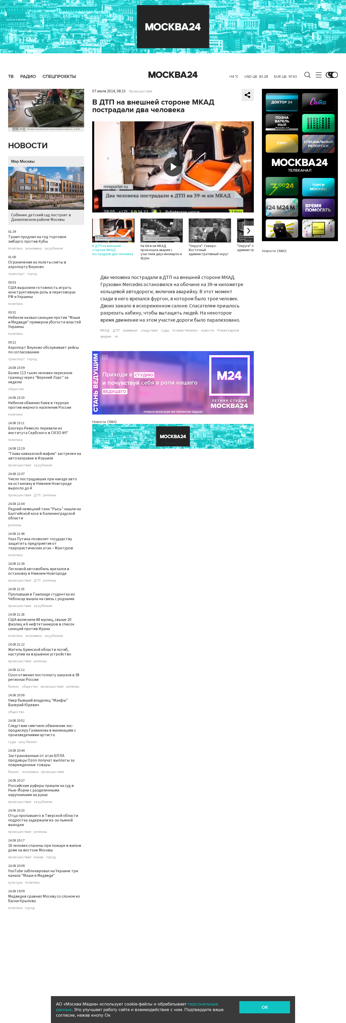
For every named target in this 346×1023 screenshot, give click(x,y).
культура (15, 882)
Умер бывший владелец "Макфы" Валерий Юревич (38, 703)
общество (16, 389)
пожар (39, 857)
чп (116, 336)
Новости (28, 146)
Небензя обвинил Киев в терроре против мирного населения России (39, 405)
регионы (49, 495)
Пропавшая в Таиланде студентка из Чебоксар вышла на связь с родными (41, 596)
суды (12, 742)
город (32, 274)
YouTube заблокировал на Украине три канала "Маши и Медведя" (43, 873)
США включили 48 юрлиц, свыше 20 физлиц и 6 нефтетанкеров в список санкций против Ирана (41, 624)
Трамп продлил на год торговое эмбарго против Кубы (37, 239)
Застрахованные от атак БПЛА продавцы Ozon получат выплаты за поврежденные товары (41, 760)
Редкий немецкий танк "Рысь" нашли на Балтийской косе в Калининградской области (44, 513)
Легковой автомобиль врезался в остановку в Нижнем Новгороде (38, 571)
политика (15, 248)
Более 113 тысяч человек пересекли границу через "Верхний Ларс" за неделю (40, 377)
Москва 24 (173, 75)
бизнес (13, 686)
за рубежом (53, 248)
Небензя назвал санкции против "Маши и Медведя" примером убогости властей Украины (44, 322)
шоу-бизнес (28, 742)
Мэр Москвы (23, 161)
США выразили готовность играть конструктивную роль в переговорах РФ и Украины (41, 292)
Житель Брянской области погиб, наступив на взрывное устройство (39, 652)
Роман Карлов (228, 330)
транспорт (16, 274)
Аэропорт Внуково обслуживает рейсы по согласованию (43, 350)
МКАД (104, 330)
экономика (33, 248)
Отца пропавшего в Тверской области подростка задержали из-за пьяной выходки (43, 820)
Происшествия (140, 91)
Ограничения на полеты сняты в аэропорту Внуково (37, 264)
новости (207, 330)
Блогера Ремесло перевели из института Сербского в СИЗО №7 (38, 430)
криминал (130, 330)
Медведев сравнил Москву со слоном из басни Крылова (44, 899)
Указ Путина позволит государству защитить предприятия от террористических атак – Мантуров (40, 543)
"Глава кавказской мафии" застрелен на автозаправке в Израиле (44, 456)
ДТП (37, 495)
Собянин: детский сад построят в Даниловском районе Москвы (41, 217)
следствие (149, 330)
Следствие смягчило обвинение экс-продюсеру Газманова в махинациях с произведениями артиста (42, 730)
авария (105, 336)
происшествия (19, 465)
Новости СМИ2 (104, 422)
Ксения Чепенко (185, 330)
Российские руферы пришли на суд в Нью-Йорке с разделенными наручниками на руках (41, 790)
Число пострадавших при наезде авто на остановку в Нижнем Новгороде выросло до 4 (42, 483)
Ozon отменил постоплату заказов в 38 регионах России (43, 677)
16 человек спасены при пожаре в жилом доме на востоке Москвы (44, 848)
